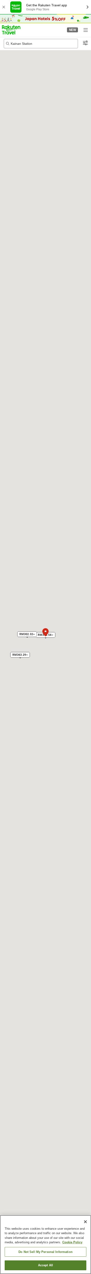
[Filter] (85, 43)
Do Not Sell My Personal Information (45, 1252)
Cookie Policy (72, 1242)
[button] (11, 29)
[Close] (85, 1222)
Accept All (45, 1265)
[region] (45, 1244)
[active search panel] (41, 43)
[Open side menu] (85, 30)
